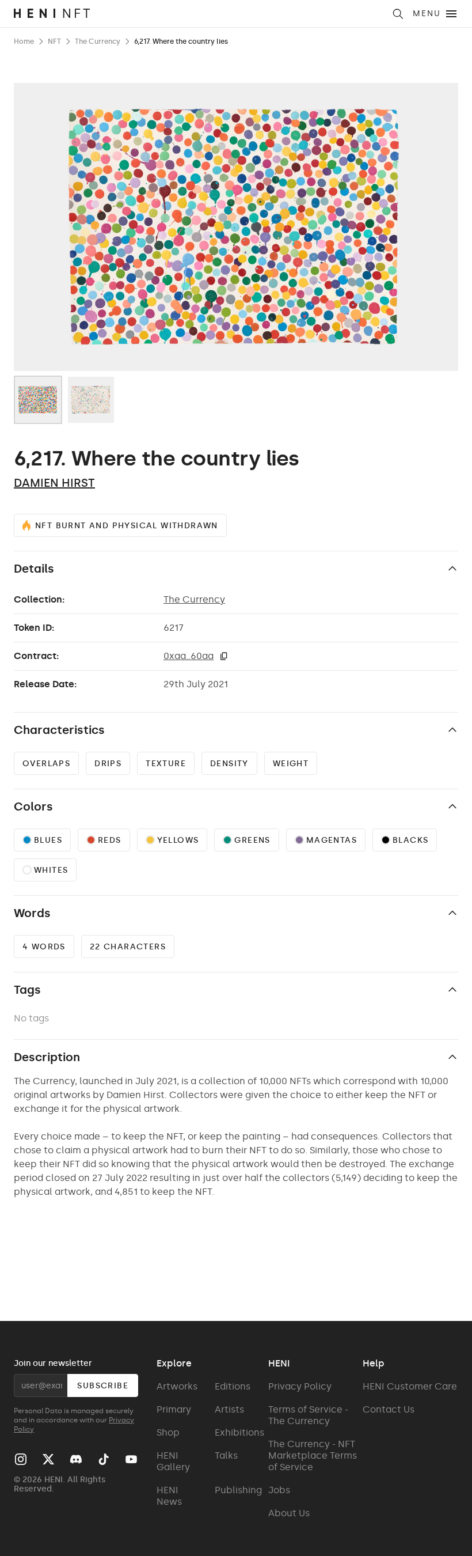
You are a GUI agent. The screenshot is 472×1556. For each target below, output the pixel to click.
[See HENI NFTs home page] (199, 13)
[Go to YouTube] (131, 1459)
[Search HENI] (398, 14)
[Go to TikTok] (104, 1459)
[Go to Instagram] (21, 1459)
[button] (224, 656)
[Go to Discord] (76, 1459)
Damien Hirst (54, 483)
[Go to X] (48, 1459)
